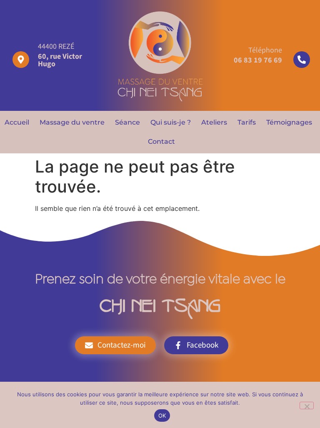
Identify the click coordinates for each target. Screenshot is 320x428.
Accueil (17, 122)
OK (162, 415)
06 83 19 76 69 (258, 60)
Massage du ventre (72, 122)
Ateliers (214, 122)
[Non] (307, 405)
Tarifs (247, 122)
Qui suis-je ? (170, 122)
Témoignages (289, 122)
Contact (161, 141)
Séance (127, 122)
